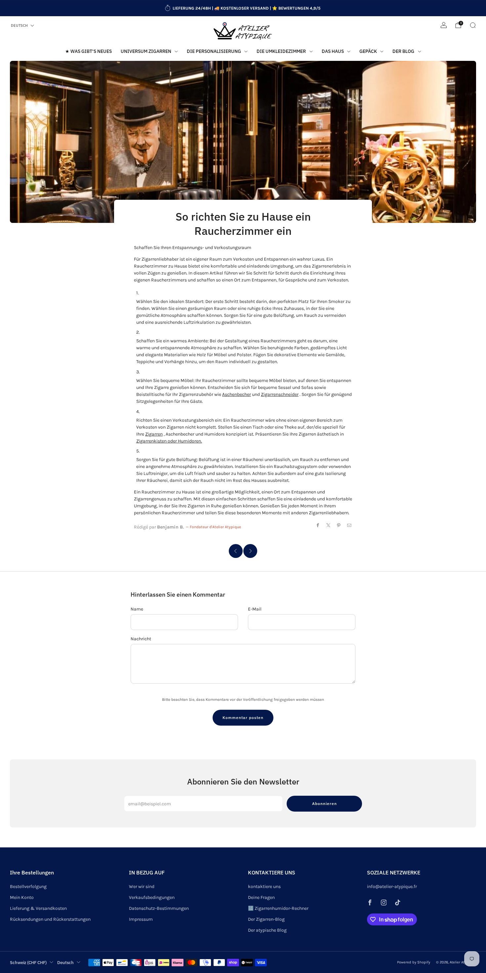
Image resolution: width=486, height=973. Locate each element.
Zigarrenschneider (280, 394)
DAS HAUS (333, 51)
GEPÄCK (368, 51)
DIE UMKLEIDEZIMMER (281, 51)
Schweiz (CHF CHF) (28, 962)
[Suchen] (472, 25)
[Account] (443, 25)
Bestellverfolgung (28, 886)
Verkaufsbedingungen (152, 897)
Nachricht (141, 639)
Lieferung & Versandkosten (38, 908)
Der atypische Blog (267, 930)
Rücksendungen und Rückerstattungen (50, 919)
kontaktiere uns (264, 886)
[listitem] (243, 8)
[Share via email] (349, 525)
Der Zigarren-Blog (266, 919)
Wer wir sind (141, 886)
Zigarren (154, 434)
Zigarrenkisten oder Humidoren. (169, 441)
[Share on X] (329, 525)
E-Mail (255, 609)
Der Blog (403, 51)
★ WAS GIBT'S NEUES (88, 51)
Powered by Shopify (413, 962)
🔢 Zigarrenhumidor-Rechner (278, 908)
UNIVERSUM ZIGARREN (146, 51)
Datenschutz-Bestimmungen (159, 908)
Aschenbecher (236, 394)
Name (137, 609)
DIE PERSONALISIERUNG (214, 51)
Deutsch (19, 25)
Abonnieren (324, 803)
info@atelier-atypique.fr (392, 886)
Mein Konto (22, 897)
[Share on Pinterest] (339, 525)
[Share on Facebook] (318, 525)
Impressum (141, 919)
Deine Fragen (261, 897)
